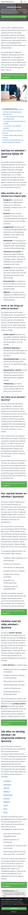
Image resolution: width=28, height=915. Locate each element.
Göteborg (6, 791)
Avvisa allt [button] (14, 911)
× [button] (26, 898)
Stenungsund (7, 795)
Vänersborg (7, 784)
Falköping (6, 802)
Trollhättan (7, 781)
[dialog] (14, 906)
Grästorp (6, 798)
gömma (20, 109)
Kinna (5, 809)
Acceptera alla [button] (14, 908)
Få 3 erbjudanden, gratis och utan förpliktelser (14, 16)
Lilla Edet (6, 788)
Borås (5, 812)
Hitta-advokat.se (7, 2)
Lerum (5, 805)
